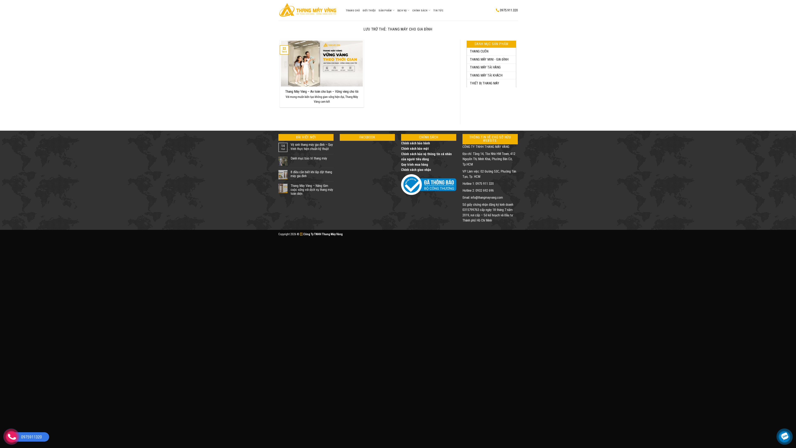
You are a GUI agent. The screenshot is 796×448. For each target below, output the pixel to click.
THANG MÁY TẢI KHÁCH (486, 75)
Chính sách (420, 10)
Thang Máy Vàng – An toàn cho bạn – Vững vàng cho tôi (321, 92)
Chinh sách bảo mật (415, 149)
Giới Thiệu (369, 10)
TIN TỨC (438, 10)
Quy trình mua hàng (414, 165)
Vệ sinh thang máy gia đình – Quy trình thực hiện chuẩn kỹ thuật (312, 147)
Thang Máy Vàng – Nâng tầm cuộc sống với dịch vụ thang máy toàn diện (312, 190)
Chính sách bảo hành (415, 143)
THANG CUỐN (479, 51)
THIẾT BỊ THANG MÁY (484, 83)
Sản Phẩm (385, 10)
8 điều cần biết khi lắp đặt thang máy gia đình (311, 174)
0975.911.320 (508, 10)
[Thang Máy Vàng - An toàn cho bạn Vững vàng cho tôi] (309, 10)
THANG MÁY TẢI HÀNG (485, 67)
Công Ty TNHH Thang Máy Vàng (323, 234)
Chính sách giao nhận (416, 170)
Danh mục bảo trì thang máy (309, 158)
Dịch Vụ (402, 10)
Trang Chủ (353, 10)
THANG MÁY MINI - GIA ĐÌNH (489, 59)
